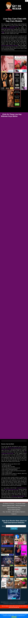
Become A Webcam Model (14, 447)
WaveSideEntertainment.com (8, 28)
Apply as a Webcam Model (8, 505)
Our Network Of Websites (8, 503)
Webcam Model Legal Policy (14, 509)
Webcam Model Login (20, 505)
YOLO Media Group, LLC (22, 602)
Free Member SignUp (20, 503)
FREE (3, 32)
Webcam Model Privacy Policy (14, 507)
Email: (3, 526)
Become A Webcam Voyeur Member (9, 45)
